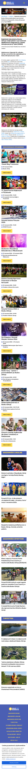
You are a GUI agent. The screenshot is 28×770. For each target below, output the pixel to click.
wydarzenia (22, 63)
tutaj (2, 66)
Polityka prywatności (11, 759)
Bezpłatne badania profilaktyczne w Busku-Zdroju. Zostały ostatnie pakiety (13, 527)
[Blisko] (26, 744)
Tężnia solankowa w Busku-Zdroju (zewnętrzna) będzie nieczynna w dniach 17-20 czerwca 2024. (12, 664)
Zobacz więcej (7, 172)
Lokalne (3, 48)
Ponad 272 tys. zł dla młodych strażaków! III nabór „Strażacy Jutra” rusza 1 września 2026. (13, 500)
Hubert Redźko (14, 46)
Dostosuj (14, 766)
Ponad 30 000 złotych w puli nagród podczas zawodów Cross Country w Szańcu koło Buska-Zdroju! (13, 584)
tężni (9, 61)
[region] (14, 756)
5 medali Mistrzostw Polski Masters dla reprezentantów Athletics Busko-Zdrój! (14, 608)
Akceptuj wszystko (14, 762)
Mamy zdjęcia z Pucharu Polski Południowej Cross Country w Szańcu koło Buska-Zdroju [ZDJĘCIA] (13, 561)
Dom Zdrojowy (22, 60)
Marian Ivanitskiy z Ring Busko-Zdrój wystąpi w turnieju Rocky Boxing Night (13, 475)
